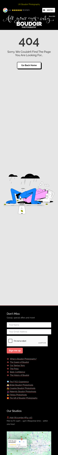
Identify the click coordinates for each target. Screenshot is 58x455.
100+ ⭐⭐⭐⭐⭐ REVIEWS (19, 10)
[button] (48, 10)
